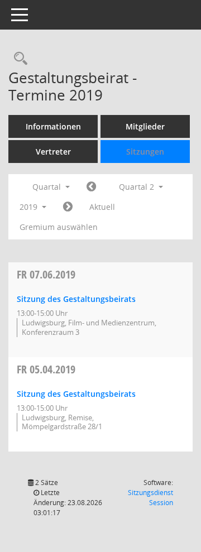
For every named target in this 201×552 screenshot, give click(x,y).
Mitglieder (145, 126)
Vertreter (53, 151)
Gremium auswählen (59, 227)
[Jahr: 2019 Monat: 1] (91, 187)
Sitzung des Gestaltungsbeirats (76, 299)
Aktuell (102, 206)
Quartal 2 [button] (137, 186)
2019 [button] (30, 206)
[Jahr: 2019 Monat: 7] (68, 207)
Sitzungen (145, 151)
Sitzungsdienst (150, 497)
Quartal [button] (47, 186)
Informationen (53, 126)
